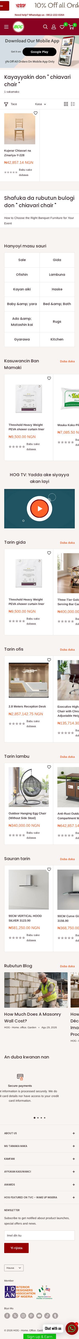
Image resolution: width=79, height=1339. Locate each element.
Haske (57, 289)
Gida (57, 259)
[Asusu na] (54, 27)
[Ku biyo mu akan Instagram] (23, 1316)
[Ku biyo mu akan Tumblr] (55, 1316)
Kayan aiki (22, 289)
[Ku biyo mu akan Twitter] (15, 1316)
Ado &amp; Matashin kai (22, 321)
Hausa (10, 1267)
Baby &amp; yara (22, 304)
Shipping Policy (58, 1107)
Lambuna (57, 274)
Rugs (57, 321)
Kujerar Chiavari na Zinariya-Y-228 (17, 153)
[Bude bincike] (45, 27)
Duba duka (67, 361)
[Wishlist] (62, 27)
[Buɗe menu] (6, 27)
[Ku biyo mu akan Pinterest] (31, 1316)
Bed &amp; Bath (57, 304)
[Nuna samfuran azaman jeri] (73, 104)
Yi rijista (16, 1248)
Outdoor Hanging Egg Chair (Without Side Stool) (27, 816)
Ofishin (22, 274)
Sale (22, 259)
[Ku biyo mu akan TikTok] (47, 1316)
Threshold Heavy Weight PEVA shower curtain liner (26, 427)
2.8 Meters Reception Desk (27, 706)
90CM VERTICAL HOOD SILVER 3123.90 (25, 918)
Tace (14, 104)
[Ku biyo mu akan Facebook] (7, 1316)
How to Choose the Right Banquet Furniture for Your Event (39, 220)
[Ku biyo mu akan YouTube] (39, 1316)
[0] (71, 26)
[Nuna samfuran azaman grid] (66, 104)
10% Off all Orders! (35, 5)
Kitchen (57, 339)
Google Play (39, 51)
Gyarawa (22, 339)
